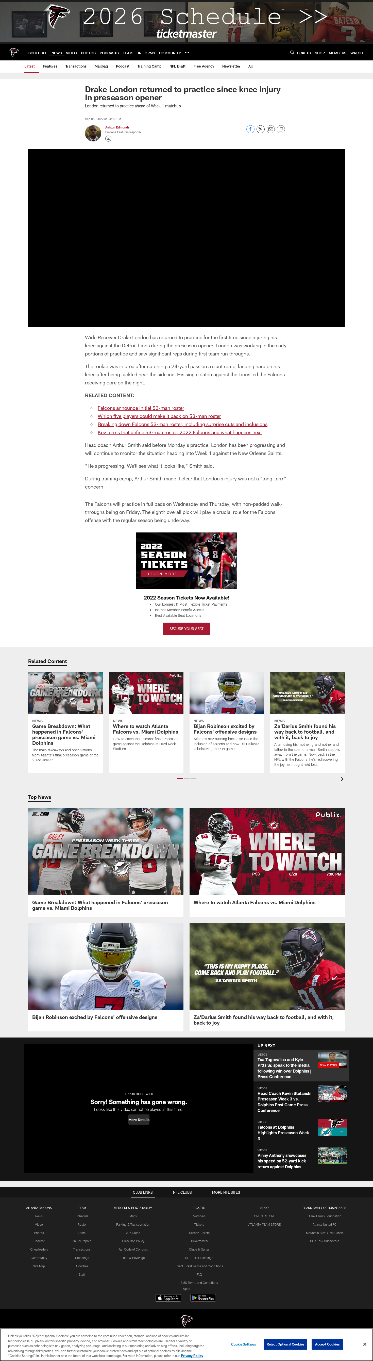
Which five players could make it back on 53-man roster (159, 416)
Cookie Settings (243, 1344)
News (39, 1216)
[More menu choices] (187, 53)
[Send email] (271, 132)
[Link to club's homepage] (14, 52)
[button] (179, 779)
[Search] (292, 52)
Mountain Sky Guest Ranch (324, 1233)
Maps (133, 1216)
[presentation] (343, 779)
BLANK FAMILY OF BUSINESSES (324, 1207)
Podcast (39, 1241)
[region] (186, 1344)
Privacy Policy (192, 1356)
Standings (82, 1257)
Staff (82, 1274)
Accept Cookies (327, 1344)
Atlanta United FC (324, 1224)
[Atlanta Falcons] (186, 1321)
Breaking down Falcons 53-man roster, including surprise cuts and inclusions (182, 424)
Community (39, 1257)
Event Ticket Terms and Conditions (199, 1266)
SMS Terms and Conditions (199, 1282)
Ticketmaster (199, 1241)
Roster (82, 1224)
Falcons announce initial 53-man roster (141, 408)
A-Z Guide (133, 1233)
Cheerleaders (39, 1249)
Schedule (82, 1216)
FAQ (199, 1274)
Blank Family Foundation (324, 1216)
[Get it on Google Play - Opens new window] (203, 1300)
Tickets (199, 1224)
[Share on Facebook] (250, 132)
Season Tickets (199, 1233)
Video (39, 1224)
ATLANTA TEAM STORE (264, 1224)
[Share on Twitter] (261, 132)
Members (199, 1216)
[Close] (364, 1344)
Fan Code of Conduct (133, 1249)
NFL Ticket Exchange (199, 1257)
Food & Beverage (133, 1257)
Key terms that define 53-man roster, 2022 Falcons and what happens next (180, 432)
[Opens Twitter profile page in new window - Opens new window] (108, 139)
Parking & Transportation (133, 1224)
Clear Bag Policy (133, 1241)
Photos (39, 1233)
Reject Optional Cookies (285, 1344)
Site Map (39, 1266)
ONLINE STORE (264, 1216)
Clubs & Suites (199, 1249)
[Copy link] (281, 129)
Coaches (82, 1266)
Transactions (82, 1249)
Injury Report (82, 1241)
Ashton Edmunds (117, 127)
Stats (82, 1233)
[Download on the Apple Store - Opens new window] (168, 1298)
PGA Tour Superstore (324, 1241)
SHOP (264, 1207)
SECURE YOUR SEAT (186, 628)
